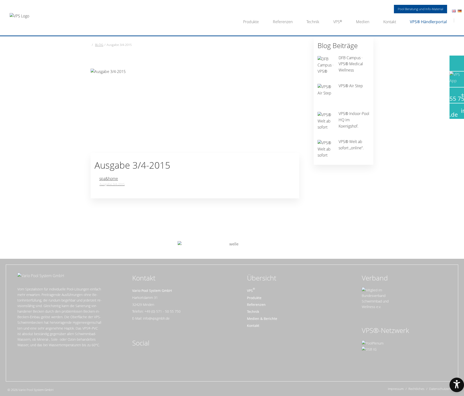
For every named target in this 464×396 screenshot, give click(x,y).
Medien (362, 21)
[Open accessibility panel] (457, 385)
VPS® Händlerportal (428, 21)
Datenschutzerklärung (444, 388)
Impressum (396, 388)
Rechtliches (416, 388)
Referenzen (283, 21)
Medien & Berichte (262, 318)
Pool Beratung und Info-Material (420, 9)
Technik (312, 21)
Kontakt (389, 21)
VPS (336, 21)
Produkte (251, 21)
